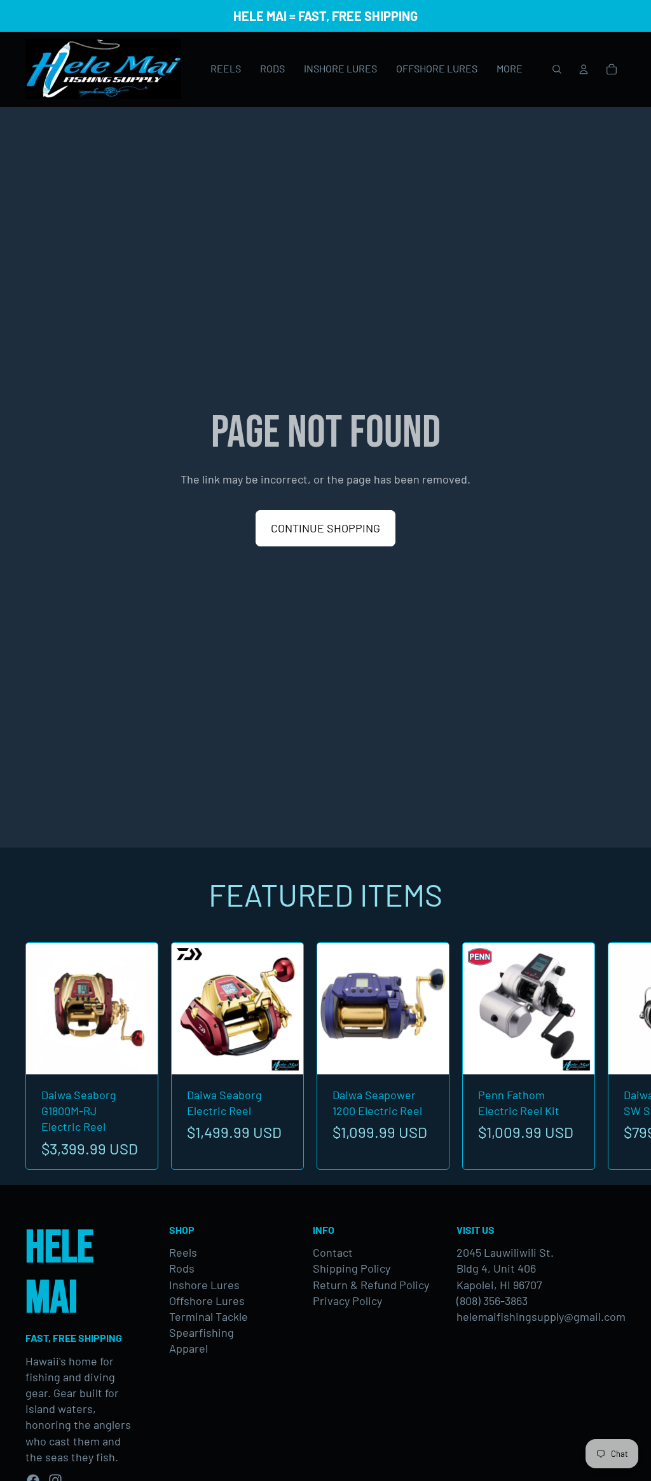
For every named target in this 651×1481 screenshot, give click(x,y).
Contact (333, 1252)
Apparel (188, 1348)
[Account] (584, 69)
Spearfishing (201, 1332)
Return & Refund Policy (371, 1285)
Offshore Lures (207, 1301)
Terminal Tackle (208, 1316)
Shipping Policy (351, 1268)
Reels (183, 1252)
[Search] (557, 69)
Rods (182, 1268)
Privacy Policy (347, 1301)
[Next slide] (612, 1056)
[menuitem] (509, 69)
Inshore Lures (204, 1285)
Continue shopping (325, 528)
